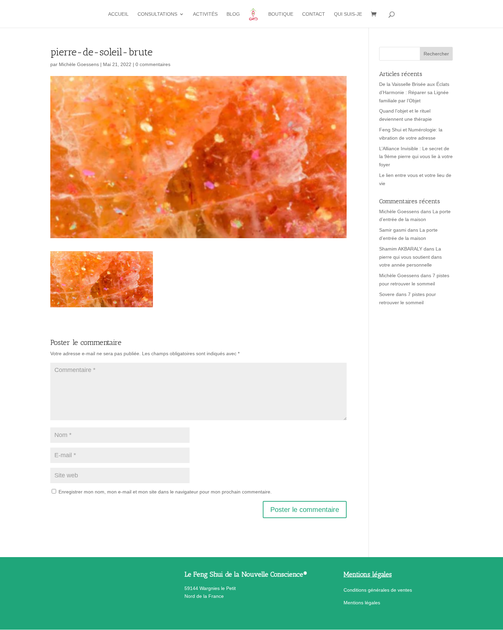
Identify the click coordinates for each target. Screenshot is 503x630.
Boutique (280, 14)
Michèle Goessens (79, 64)
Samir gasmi (392, 230)
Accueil (118, 14)
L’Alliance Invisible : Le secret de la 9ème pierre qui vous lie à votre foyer (416, 157)
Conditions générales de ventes (378, 590)
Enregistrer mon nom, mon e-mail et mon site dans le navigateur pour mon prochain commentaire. (165, 491)
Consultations (157, 14)
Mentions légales (362, 602)
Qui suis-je (348, 14)
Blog (233, 14)
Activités (205, 14)
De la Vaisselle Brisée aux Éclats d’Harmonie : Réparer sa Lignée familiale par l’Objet (414, 92)
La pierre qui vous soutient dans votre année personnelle (410, 257)
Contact (313, 14)
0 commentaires (153, 64)
